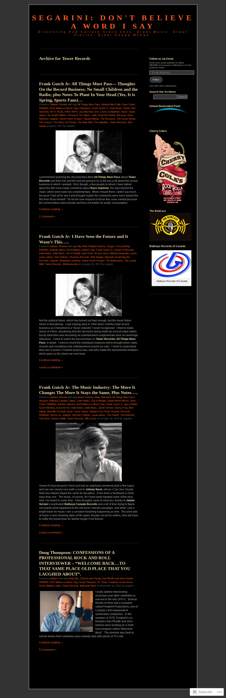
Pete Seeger (96, 257)
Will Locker (90, 418)
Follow (156, 79)
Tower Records (118, 122)
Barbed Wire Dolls (111, 104)
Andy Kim (73, 578)
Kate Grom (88, 253)
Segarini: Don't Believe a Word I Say (113, 22)
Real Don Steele (106, 115)
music (124, 111)
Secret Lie (55, 415)
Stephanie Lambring (70, 260)
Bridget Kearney (97, 246)
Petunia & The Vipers (79, 115)
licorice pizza (102, 253)
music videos (46, 257)
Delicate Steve (57, 249)
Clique (72, 400)
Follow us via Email (161, 58)
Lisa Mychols (86, 111)
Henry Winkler (46, 585)
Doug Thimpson (87, 582)
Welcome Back (88, 585)
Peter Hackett (111, 411)
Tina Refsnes (127, 415)
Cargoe (111, 246)
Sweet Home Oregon (70, 118)
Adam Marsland (102, 397)
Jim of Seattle (73, 253)
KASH (127, 108)
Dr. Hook (102, 582)
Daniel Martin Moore (118, 400)
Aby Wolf (82, 246)
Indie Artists (45, 253)
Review (63, 104)
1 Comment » (47, 216)
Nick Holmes (61, 257)
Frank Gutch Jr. (100, 108)
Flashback (84, 108)
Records (121, 115)
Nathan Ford (96, 411)
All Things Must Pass (89, 104)
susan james (98, 415)
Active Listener (85, 397)
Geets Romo (126, 582)
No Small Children (56, 115)
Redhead (44, 415)
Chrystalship (123, 246)
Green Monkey (47, 407)
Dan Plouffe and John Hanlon (117, 578)
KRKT (75, 111)
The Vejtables (101, 122)
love (96, 111)
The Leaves (45, 122)
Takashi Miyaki (91, 118)
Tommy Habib (58, 418)
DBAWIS (43, 108)
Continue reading (51, 209)
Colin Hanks (83, 400)
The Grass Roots (126, 118)
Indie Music (116, 108)
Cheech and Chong (90, 578)
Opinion (54, 104)
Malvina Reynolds (119, 253)
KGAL (60, 111)
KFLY (53, 111)
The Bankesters (114, 260)
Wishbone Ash (70, 264)
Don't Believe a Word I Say (64, 108)
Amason (43, 400)
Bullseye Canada (58, 400)
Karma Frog (121, 407)
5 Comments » (47, 649)
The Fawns (113, 415)
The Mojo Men (85, 122)
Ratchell (109, 257)
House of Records (124, 249)
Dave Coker (128, 104)
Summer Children (81, 415)
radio (94, 115)
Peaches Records (79, 257)
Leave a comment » (51, 367)
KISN (67, 111)
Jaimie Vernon (105, 407)
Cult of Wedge (98, 400)
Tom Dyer (44, 418)
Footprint (113, 582)
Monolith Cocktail (56, 411)
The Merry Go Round (64, 122)
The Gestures (107, 118)
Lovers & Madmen (110, 111)
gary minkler (130, 404)
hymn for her (63, 407)
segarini (54, 118)
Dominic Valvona (66, 404)
